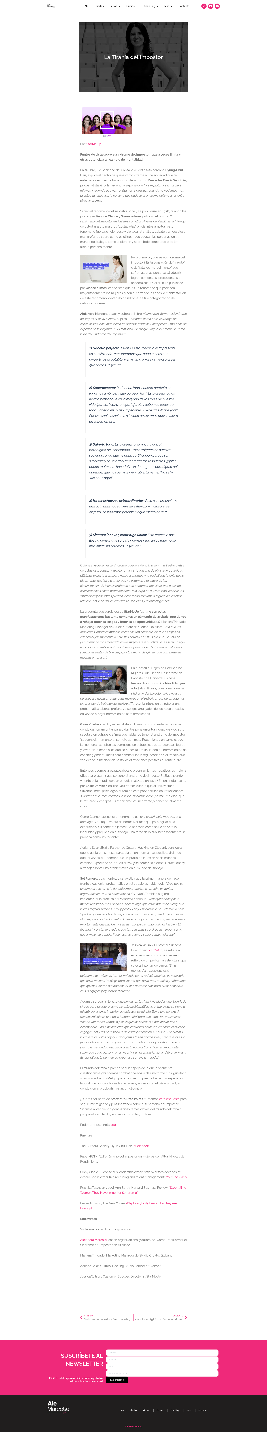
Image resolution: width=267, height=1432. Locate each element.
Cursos (130, 6)
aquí (113, 1125)
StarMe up (93, 144)
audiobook (141, 1146)
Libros (113, 6)
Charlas (99, 6)
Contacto (183, 6)
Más (166, 6)
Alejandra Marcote (93, 1240)
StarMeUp (155, 950)
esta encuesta (169, 1099)
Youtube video (176, 1177)
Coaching (149, 6)
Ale (87, 6)
